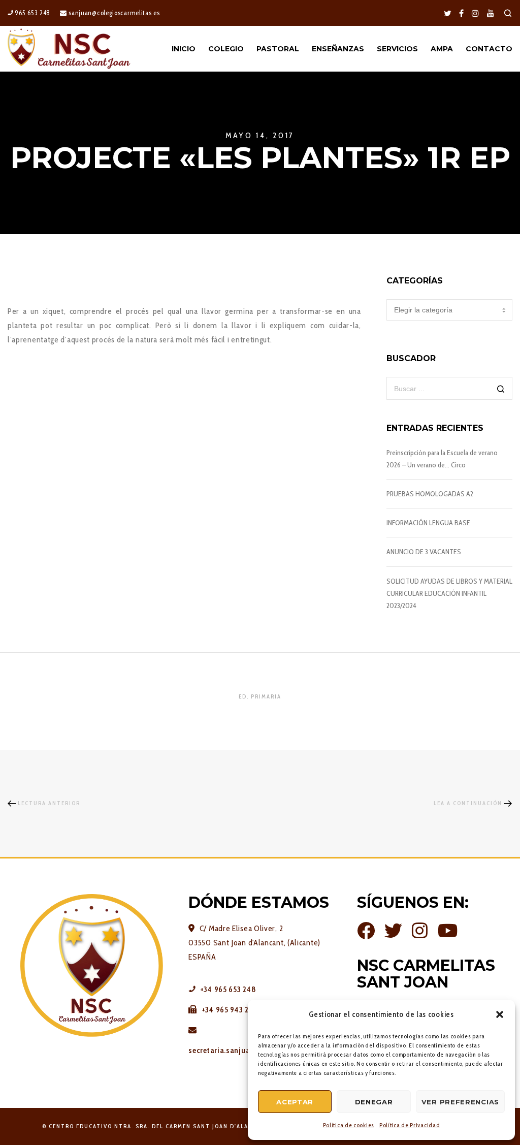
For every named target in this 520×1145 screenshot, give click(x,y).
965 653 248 (31, 13)
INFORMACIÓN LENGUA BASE (428, 522)
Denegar (374, 1102)
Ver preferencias (460, 1102)
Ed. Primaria (260, 696)
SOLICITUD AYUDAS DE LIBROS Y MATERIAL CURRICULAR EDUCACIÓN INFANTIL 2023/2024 (449, 593)
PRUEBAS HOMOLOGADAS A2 (429, 493)
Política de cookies (348, 1125)
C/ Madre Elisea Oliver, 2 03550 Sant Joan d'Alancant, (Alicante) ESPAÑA (254, 943)
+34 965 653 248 (227, 989)
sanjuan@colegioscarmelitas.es (113, 13)
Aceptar (294, 1102)
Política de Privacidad (409, 1125)
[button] (500, 1014)
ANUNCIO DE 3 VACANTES (423, 551)
